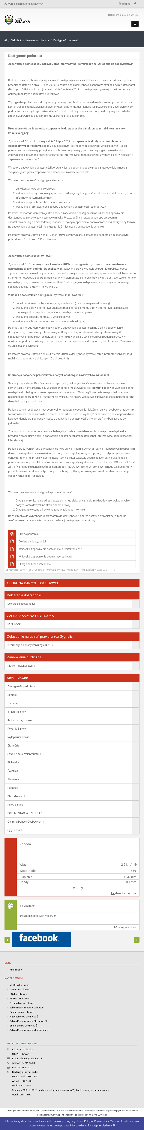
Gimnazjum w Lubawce (22, 1012)
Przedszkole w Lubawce (22, 1003)
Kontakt (12, 694)
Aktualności (16, 969)
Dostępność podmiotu (66, 40)
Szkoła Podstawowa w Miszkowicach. (30, 1030)
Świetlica (13, 770)
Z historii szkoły (17, 711)
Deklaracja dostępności (21, 603)
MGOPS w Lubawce (20, 989)
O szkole (13, 703)
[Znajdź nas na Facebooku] (136, 4)
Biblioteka (13, 762)
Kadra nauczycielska (20, 720)
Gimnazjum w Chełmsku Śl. (24, 1025)
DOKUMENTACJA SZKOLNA (24, 813)
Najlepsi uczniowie (18, 737)
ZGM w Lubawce (18, 994)
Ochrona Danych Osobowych (24, 821)
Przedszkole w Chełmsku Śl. (24, 1016)
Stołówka (13, 779)
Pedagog (13, 787)
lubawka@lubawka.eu (31, 1058)
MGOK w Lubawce (19, 985)
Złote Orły (13, 745)
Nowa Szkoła (15, 804)
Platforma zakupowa (20, 665)
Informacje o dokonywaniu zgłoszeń (29, 645)
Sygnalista (14, 830)
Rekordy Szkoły (17, 728)
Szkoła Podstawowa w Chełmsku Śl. (28, 1021)
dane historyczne (125, 893)
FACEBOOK (14, 624)
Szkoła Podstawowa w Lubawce (30, 40)
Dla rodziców (15, 796)
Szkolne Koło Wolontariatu (23, 754)
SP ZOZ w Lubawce (20, 998)
